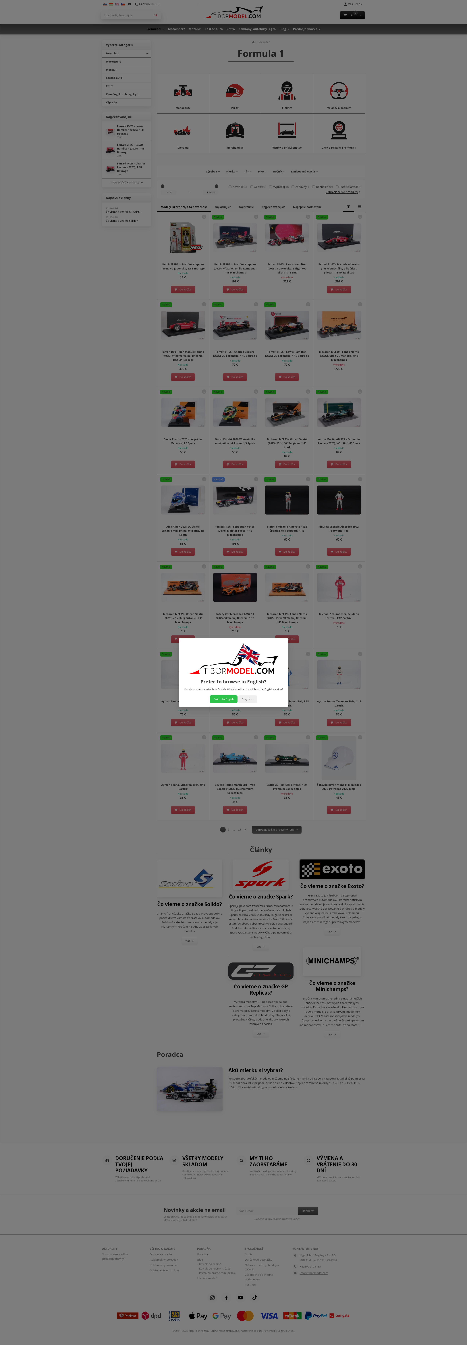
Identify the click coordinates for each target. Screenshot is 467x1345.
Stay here (247, 699)
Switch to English (224, 699)
